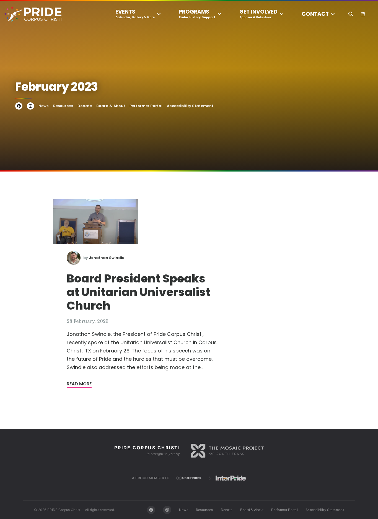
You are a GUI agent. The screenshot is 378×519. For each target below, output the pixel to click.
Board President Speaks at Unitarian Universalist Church (138, 292)
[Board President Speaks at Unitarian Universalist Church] (95, 221)
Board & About (110, 105)
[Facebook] (151, 510)
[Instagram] (167, 510)
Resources (63, 105)
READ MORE (79, 384)
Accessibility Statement (190, 105)
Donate (84, 105)
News (43, 105)
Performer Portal (146, 105)
